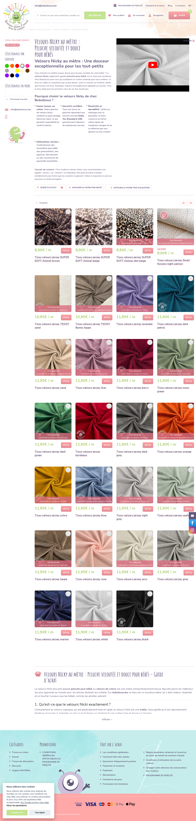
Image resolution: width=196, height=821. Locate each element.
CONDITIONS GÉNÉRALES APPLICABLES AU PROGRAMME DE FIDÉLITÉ (51, 759)
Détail (66, 250)
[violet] (7, 75)
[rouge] (17, 66)
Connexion (180, 5)
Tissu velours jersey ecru (131, 579)
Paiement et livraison (155, 5)
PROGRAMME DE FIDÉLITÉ (130, 5)
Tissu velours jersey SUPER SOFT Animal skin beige (133, 259)
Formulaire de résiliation (115, 784)
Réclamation (109, 774)
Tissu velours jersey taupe (51, 579)
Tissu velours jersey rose (90, 579)
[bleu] (17, 75)
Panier (181, 15)
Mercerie (16, 765)
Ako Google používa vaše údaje (34, 802)
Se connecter (138, 15)
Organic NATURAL (21, 770)
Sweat (15, 756)
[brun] (27, 71)
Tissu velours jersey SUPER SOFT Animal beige (92, 259)
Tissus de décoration (23, 761)
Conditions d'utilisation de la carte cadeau (163, 762)
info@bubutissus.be (46, 5)
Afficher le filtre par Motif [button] (87, 187)
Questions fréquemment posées (119, 761)
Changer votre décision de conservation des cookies (166, 769)
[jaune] (17, 71)
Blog (170, 5)
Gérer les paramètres (17, 805)
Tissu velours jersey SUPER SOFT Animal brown (52, 259)
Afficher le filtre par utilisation (131, 187)
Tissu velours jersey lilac (90, 388)
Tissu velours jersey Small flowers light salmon (173, 262)
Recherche (95, 15)
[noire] (12, 75)
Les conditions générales (116, 752)
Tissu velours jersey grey (172, 579)
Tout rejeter (40, 812)
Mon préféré (118, 15)
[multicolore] (22, 66)
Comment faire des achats (116, 756)
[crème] (22, 71)
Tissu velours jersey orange (174, 451)
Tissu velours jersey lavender (134, 324)
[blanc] (12, 71)
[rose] (27, 66)
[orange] (12, 66)
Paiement (108, 770)
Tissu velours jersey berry (132, 388)
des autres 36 (12, 45)
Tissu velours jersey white (91, 639)
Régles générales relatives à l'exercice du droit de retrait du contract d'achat (166, 754)
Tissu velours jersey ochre (51, 515)
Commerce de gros (112, 779)
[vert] (7, 66)
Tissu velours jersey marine (52, 639)
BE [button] (190, 5)
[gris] (7, 71)
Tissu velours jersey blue (90, 515)
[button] (17, 99)
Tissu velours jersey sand (50, 388)
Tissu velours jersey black (132, 639)
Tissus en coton (20, 752)
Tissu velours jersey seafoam (175, 515)
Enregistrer (158, 15)
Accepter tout (17, 812)
